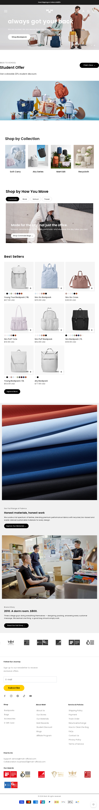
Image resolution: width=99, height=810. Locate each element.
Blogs (39, 732)
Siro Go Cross (71, 298)
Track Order (74, 720)
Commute (12, 200)
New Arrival (17, 43)
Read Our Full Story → (16, 627)
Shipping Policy (75, 711)
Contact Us (74, 737)
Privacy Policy (75, 741)
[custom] (4, 697)
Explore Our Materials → (16, 527)
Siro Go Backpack (43, 298)
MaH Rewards (42, 724)
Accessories (9, 720)
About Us (40, 711)
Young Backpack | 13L (14, 382)
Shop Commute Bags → (23, 237)
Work (25, 200)
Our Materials (42, 720)
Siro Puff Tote (10, 340)
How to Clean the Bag (79, 728)
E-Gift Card (9, 724)
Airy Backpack (41, 382)
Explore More (12, 393)
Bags (6, 716)
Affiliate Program (44, 737)
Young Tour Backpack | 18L (16, 298)
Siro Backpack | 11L (73, 340)
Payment (73, 716)
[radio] (5, 295)
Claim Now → (89, 66)
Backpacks (9, 711)
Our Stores (41, 716)
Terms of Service (76, 745)
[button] (16, 797)
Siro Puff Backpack (43, 340)
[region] (49, 28)
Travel (47, 200)
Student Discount (44, 728)
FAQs (71, 732)
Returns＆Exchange (77, 724)
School (36, 200)
